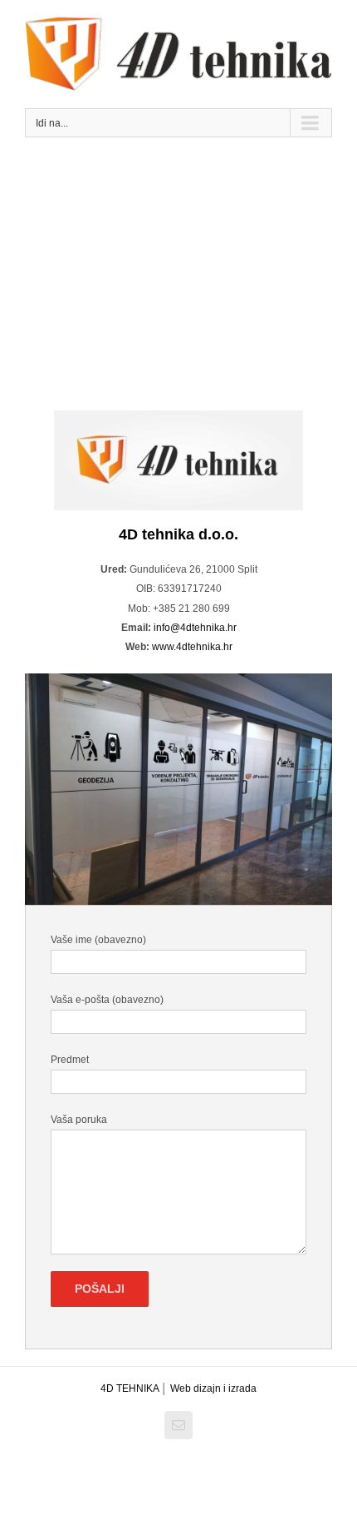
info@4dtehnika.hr (195, 627)
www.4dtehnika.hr (192, 647)
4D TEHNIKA (130, 1388)
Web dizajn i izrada (213, 1388)
